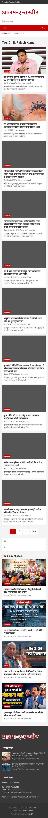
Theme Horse (27, 811)
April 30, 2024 (9, 130)
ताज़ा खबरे (8, 748)
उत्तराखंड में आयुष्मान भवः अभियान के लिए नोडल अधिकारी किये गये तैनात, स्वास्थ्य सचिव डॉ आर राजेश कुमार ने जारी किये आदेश (22, 224)
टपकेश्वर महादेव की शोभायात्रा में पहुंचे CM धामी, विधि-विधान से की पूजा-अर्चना (29, 754)
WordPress (31, 814)
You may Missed (13, 555)
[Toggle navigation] (5, 28)
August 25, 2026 (10, 677)
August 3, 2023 (9, 324)
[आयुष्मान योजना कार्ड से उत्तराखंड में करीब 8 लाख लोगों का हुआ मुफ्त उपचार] (24, 301)
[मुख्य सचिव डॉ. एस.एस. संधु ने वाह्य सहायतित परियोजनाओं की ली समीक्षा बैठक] (24, 398)
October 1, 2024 (10, 83)
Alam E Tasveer (30, 807)
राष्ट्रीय (6, 665)
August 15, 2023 (10, 277)
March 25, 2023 (10, 516)
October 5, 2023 (10, 180)
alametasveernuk (24, 83)
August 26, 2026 (10, 595)
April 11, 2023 (9, 421)
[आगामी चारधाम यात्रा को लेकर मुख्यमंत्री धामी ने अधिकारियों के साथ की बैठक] (24, 493)
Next (34, 531)
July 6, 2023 (8, 374)
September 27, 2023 (12, 230)
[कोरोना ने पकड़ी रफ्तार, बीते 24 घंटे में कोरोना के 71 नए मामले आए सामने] (24, 445)
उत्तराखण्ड (7, 71)
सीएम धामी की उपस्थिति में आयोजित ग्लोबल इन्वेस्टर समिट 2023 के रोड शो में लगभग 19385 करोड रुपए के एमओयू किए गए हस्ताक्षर (24, 174)
